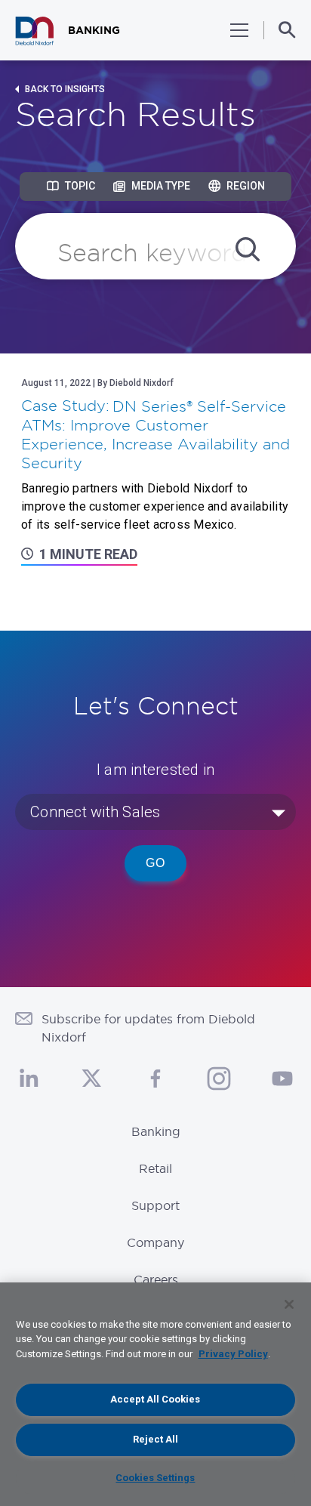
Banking (155, 1131)
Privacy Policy (233, 1353)
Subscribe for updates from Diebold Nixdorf (148, 1028)
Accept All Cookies (155, 1399)
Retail (155, 1168)
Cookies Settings (155, 1477)
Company (155, 1242)
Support (155, 1205)
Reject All (155, 1439)
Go (155, 862)
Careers (156, 1279)
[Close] (289, 1304)
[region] (155, 1394)
